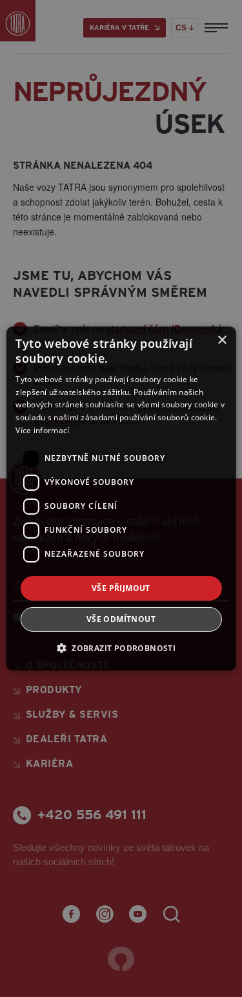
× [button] (222, 340)
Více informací (42, 430)
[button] (121, 647)
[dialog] (121, 498)
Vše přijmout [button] (121, 588)
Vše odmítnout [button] (121, 619)
